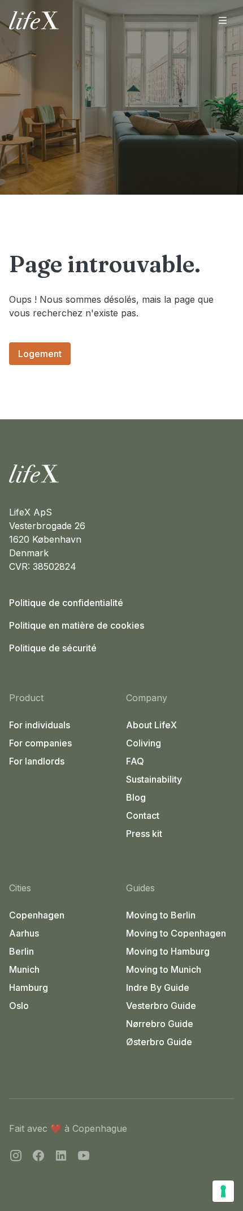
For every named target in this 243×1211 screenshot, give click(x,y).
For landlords (36, 761)
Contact (142, 815)
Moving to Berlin (161, 915)
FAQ (135, 761)
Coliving (143, 743)
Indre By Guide (157, 987)
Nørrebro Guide (159, 1023)
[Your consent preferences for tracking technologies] (223, 1191)
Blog (136, 797)
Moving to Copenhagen (176, 933)
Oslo (19, 1005)
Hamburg (28, 987)
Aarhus (24, 933)
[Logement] (121, 474)
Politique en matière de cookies (76, 625)
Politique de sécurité (53, 648)
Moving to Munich (163, 969)
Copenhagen (36, 915)
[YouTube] (83, 1157)
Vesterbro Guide (161, 1005)
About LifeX (151, 725)
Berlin (21, 951)
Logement (40, 353)
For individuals (39, 725)
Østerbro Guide (159, 1041)
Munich (24, 969)
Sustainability (154, 779)
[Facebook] (38, 1157)
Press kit (144, 833)
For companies (40, 743)
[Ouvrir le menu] (222, 20)
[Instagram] (16, 1157)
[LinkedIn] (61, 1157)
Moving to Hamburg (168, 951)
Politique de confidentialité (66, 602)
